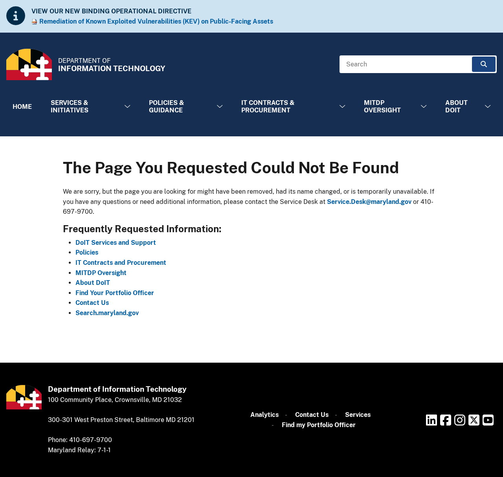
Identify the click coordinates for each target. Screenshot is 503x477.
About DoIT (456, 106)
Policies (86, 252)
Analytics (264, 414)
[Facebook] (445, 420)
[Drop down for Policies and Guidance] (220, 106)
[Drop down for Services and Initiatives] (127, 106)
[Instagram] (459, 420)
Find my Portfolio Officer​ (319, 425)
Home (22, 106)
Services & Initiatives (69, 106)
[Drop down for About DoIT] (488, 106)
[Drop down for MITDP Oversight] (424, 106)
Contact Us (92, 302)
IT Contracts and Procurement (120, 262)
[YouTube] (488, 420)
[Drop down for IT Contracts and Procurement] (342, 106)
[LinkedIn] (431, 420)
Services (358, 414)
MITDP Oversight (382, 106)
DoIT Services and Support (115, 242)
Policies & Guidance (166, 106)
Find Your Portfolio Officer (114, 293)
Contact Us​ (312, 414)
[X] (473, 420)
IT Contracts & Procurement (268, 106)
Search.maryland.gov (107, 313)
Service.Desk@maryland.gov (369, 201)
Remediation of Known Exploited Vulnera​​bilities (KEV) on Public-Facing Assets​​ (156, 21)
